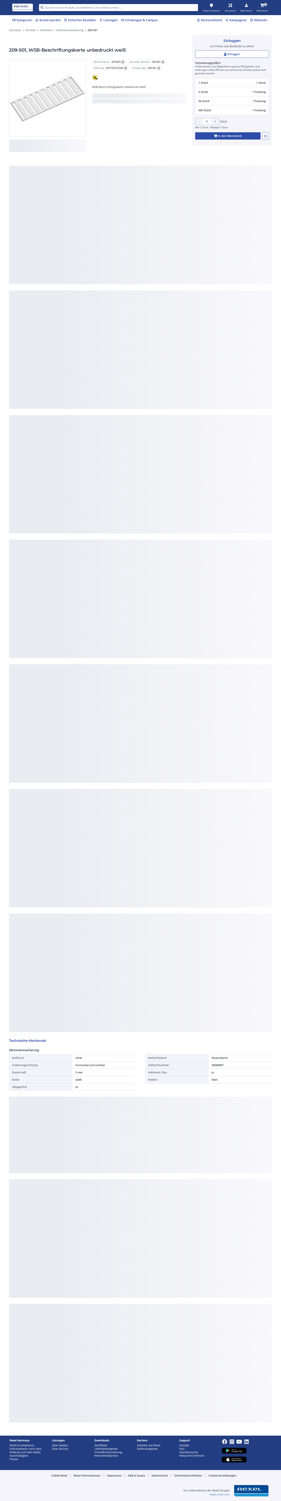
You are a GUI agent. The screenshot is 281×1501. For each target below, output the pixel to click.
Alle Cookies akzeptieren (182, 238)
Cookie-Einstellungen (102, 222)
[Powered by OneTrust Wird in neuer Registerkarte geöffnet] (187, 250)
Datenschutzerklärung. (171, 166)
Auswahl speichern (98, 238)
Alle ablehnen (152, 238)
